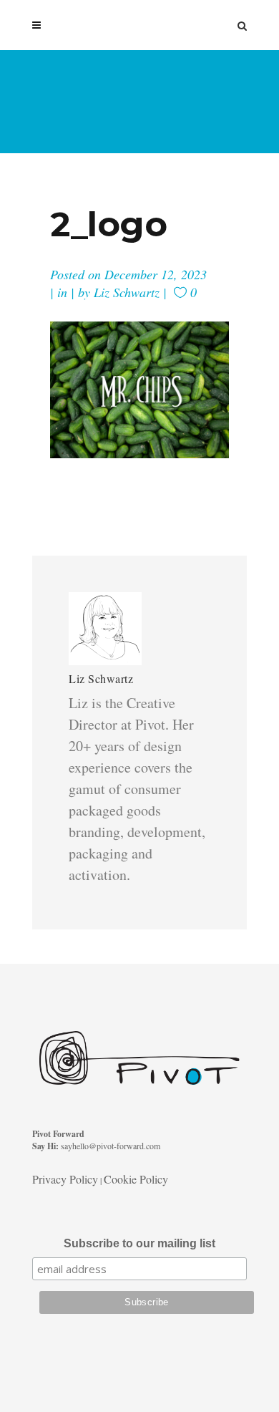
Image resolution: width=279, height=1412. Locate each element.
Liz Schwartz (127, 292)
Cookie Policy (136, 1178)
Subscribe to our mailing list (139, 1243)
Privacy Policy (65, 1178)
